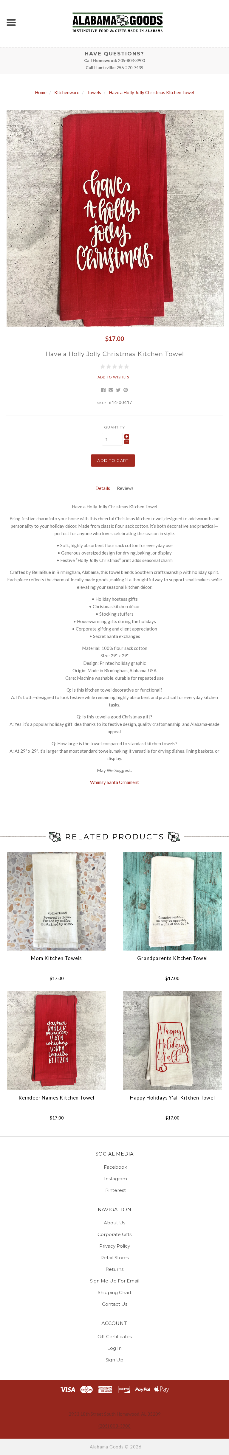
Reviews (125, 488)
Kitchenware (66, 92)
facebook (115, 1167)
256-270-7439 (130, 67)
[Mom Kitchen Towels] (56, 901)
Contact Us (114, 1303)
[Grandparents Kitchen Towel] (172, 901)
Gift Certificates (115, 1336)
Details (102, 488)
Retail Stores (114, 1257)
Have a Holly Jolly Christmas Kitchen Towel (151, 92)
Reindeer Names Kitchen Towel (56, 1098)
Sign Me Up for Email (114, 1281)
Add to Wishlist (114, 377)
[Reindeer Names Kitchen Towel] (56, 1040)
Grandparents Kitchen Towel (172, 958)
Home (41, 92)
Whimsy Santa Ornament (114, 782)
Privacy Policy (114, 1246)
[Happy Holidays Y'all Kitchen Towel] (172, 1040)
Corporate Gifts (114, 1234)
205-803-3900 (131, 60)
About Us (114, 1223)
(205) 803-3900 (114, 1425)
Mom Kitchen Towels (56, 958)
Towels (94, 92)
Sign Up (114, 1359)
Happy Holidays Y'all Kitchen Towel (172, 1098)
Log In (114, 1348)
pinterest (115, 1189)
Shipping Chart (114, 1292)
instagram (115, 1178)
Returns (114, 1269)
